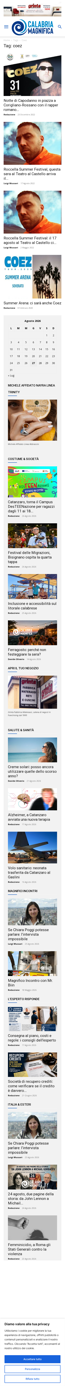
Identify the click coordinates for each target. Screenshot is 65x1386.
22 (46, 356)
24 (11, 363)
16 (53, 349)
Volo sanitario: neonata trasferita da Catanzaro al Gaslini (29, 872)
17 (11, 356)
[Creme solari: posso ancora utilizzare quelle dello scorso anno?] (32, 750)
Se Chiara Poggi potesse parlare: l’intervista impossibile (28, 934)
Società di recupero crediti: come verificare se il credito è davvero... (31, 1086)
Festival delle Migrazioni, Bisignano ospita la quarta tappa (30, 557)
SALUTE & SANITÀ (21, 730)
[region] (32, 1352)
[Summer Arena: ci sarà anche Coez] (32, 277)
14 (40, 349)
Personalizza (32, 1368)
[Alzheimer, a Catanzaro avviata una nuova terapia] (32, 799)
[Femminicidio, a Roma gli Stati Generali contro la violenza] (32, 1227)
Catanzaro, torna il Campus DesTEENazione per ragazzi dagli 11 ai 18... (31, 506)
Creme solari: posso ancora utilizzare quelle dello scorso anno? (32, 771)
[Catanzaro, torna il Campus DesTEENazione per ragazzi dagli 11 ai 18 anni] (32, 481)
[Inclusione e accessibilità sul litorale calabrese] (32, 586)
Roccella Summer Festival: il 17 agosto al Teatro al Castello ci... (30, 240)
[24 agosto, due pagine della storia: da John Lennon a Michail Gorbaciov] (32, 1177)
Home (7, 40)
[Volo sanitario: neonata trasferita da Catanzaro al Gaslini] (32, 847)
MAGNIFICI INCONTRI (22, 891)
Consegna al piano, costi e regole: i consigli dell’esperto (32, 1037)
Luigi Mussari (11, 183)
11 (18, 349)
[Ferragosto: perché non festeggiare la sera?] (32, 632)
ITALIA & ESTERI (19, 1104)
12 (26, 349)
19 (26, 356)
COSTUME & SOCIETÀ (23, 459)
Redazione (9, 114)
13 (33, 349)
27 (33, 363)
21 (40, 356)
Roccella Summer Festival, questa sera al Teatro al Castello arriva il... (32, 174)
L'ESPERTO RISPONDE (24, 999)
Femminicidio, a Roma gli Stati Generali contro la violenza (29, 1249)
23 (53, 356)
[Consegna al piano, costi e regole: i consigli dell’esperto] (32, 1018)
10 (11, 349)
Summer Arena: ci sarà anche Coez (32, 303)
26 (26, 363)
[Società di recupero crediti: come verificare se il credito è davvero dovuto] (32, 1064)
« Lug (11, 375)
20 (33, 356)
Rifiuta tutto (32, 1378)
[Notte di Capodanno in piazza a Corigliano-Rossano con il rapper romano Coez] (32, 74)
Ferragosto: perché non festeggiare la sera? (27, 652)
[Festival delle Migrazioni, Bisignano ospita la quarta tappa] (32, 535)
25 (18, 363)
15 (46, 349)
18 (18, 356)
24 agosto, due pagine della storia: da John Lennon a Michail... (31, 1198)
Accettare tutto (32, 1359)
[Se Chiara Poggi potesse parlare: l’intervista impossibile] (32, 911)
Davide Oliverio (16, 659)
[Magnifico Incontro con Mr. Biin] (32, 963)
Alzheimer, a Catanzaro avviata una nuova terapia (29, 817)
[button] (6, 27)
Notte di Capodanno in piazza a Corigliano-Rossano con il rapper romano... (31, 105)
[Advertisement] (32, 1298)
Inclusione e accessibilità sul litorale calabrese (32, 605)
